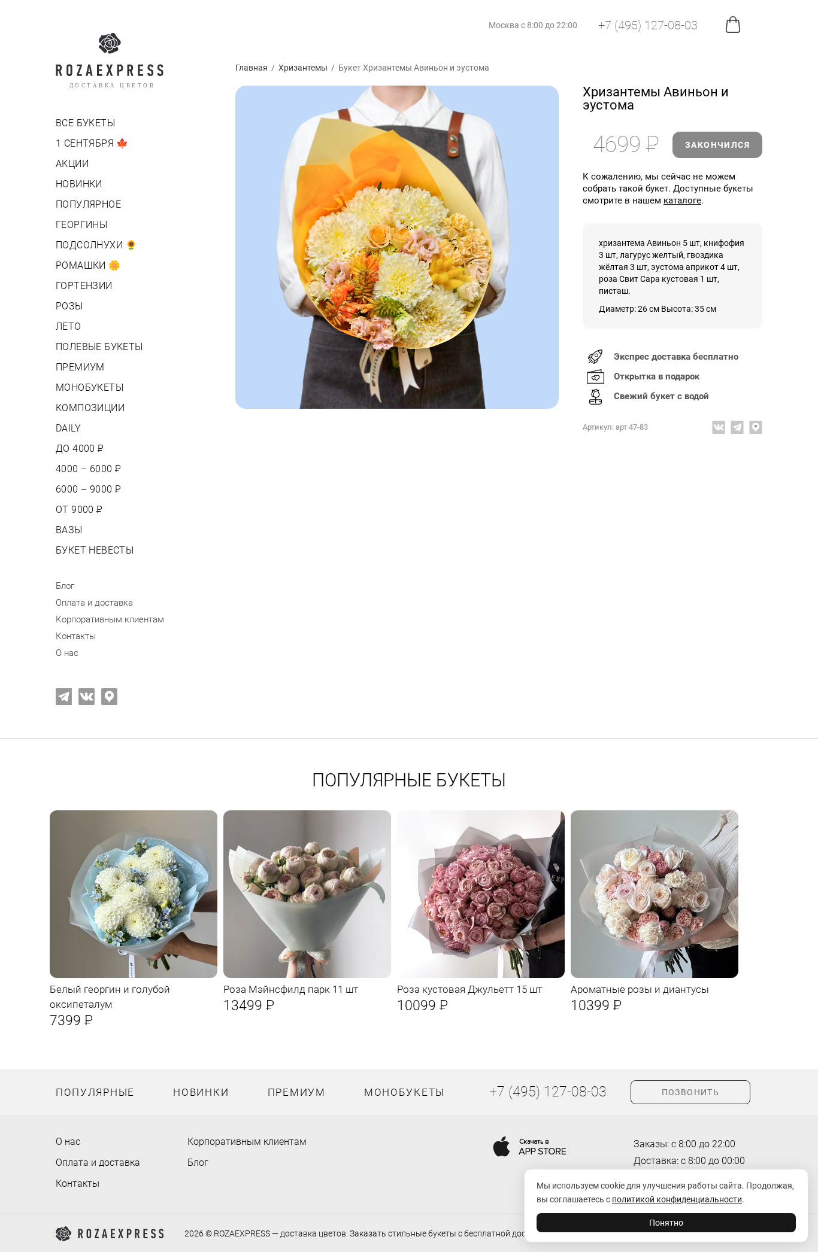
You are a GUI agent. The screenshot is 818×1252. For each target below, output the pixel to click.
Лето (68, 326)
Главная (251, 67)
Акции (72, 163)
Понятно (666, 1222)
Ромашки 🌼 (88, 265)
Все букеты (85, 123)
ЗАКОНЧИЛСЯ (717, 145)
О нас (67, 653)
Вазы (69, 530)
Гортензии (84, 285)
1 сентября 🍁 (92, 143)
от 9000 (78, 509)
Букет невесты (95, 550)
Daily (68, 428)
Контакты (76, 636)
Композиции (90, 408)
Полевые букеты (99, 346)
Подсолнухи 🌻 (97, 245)
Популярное (88, 204)
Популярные (95, 1092)
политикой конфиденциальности (677, 1199)
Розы (69, 306)
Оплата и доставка (94, 602)
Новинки (79, 184)
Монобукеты (89, 387)
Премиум (80, 367)
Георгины (81, 224)
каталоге (682, 200)
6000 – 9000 (87, 489)
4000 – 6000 (87, 469)
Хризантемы (303, 67)
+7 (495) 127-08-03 (648, 25)
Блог (65, 586)
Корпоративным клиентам (110, 619)
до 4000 (79, 448)
